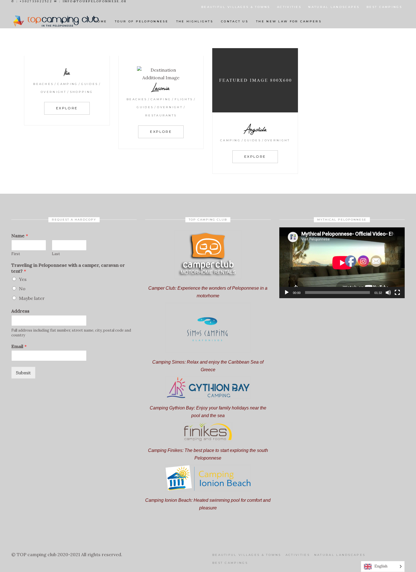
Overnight (53, 92)
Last (56, 254)
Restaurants (161, 115)
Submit (23, 372)
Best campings (384, 7)
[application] (342, 262)
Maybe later (32, 298)
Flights (184, 99)
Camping (67, 84)
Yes (23, 279)
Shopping (81, 92)
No (22, 288)
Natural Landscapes (333, 7)
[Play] (287, 292)
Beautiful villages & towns (235, 7)
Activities (289, 7)
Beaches (43, 84)
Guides (89, 84)
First (15, 254)
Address (20, 311)
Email (19, 346)
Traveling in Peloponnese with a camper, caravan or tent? (68, 268)
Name (19, 235)
